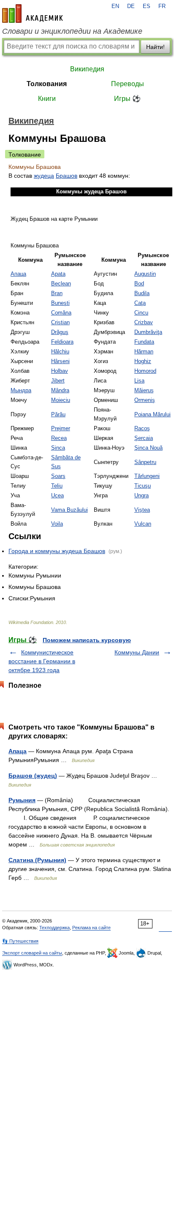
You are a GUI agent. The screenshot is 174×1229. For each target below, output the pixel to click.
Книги (47, 98)
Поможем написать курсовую (87, 640)
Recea (59, 438)
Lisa (139, 381)
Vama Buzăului (69, 510)
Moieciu (60, 400)
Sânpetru (145, 462)
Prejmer (60, 428)
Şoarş (58, 476)
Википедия (87, 69)
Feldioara (62, 342)
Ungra (141, 496)
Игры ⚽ (127, 98)
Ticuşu (142, 486)
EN (115, 6)
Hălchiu (60, 352)
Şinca (58, 448)
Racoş (142, 428)
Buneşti (60, 303)
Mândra (60, 390)
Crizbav (143, 323)
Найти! (155, 46)
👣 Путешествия (20, 941)
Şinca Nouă (148, 448)
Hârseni (60, 361)
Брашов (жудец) (32, 775)
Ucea (57, 496)
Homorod (145, 371)
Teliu (57, 486)
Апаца (18, 274)
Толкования (47, 83)
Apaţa (58, 274)
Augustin (145, 274)
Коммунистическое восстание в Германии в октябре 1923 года (41, 661)
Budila (142, 293)
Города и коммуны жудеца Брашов (56, 551)
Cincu (141, 313)
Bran (57, 293)
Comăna (61, 313)
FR (162, 6)
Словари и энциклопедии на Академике (72, 31)
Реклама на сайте (91, 927)
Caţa (140, 303)
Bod (139, 284)
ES (146, 6)
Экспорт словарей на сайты (32, 952)
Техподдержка (54, 927)
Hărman (143, 352)
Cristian (60, 323)
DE (131, 6)
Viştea (142, 510)
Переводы (127, 83)
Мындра (21, 390)
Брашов (66, 175)
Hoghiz (142, 361)
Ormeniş (144, 400)
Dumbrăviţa (148, 332)
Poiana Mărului (152, 415)
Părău (58, 415)
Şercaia (143, 438)
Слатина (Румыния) (37, 860)
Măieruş (144, 390)
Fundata (144, 342)
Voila (57, 524)
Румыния (21, 800)
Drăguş (59, 332)
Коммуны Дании (136, 652)
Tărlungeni (147, 476)
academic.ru (32, 13)
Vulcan (142, 524)
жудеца (44, 175)
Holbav (59, 371)
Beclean (61, 284)
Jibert (58, 381)
